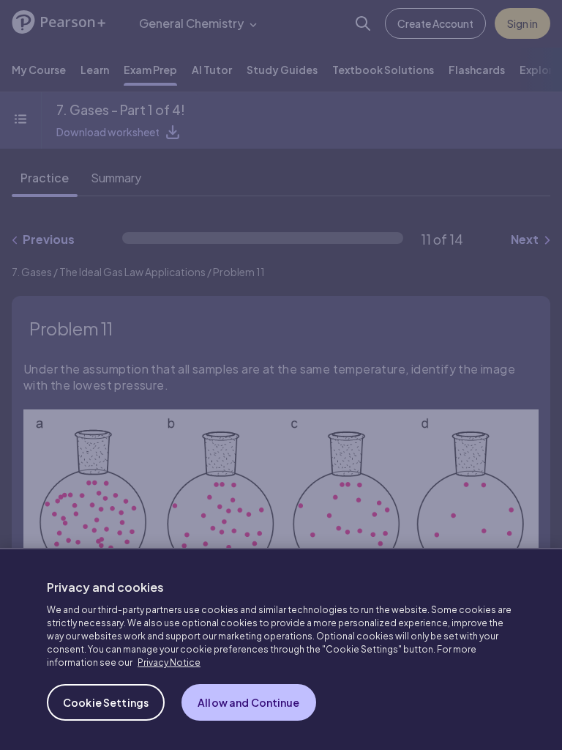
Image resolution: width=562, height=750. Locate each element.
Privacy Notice (169, 662)
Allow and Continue (249, 702)
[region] (281, 649)
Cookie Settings (106, 702)
